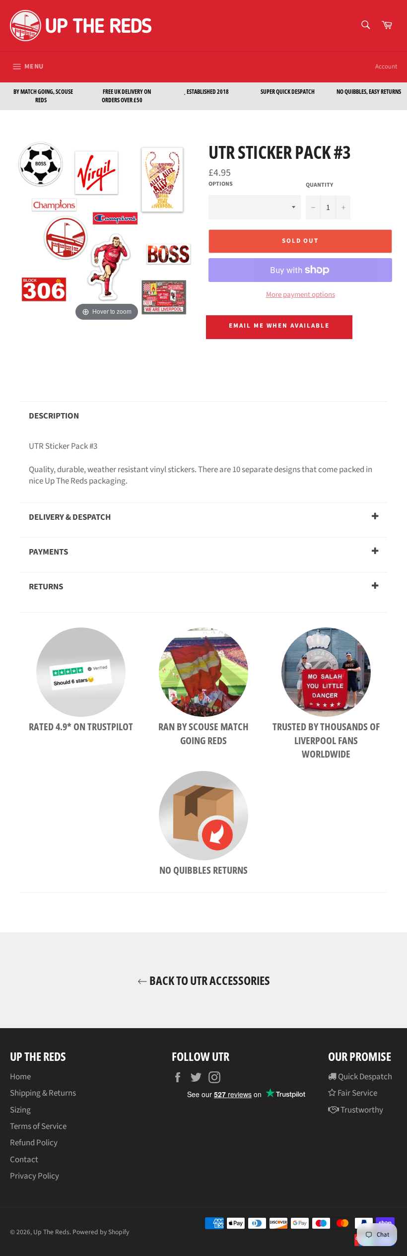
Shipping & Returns (43, 1093)
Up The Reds (51, 1232)
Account (386, 66)
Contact (24, 1160)
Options (220, 184)
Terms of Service (38, 1126)
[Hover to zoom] (107, 231)
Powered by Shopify (100, 1232)
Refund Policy (34, 1143)
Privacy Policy (34, 1176)
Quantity (319, 185)
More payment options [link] (300, 295)
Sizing (20, 1110)
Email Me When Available (279, 325)
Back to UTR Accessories (208, 980)
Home (20, 1077)
